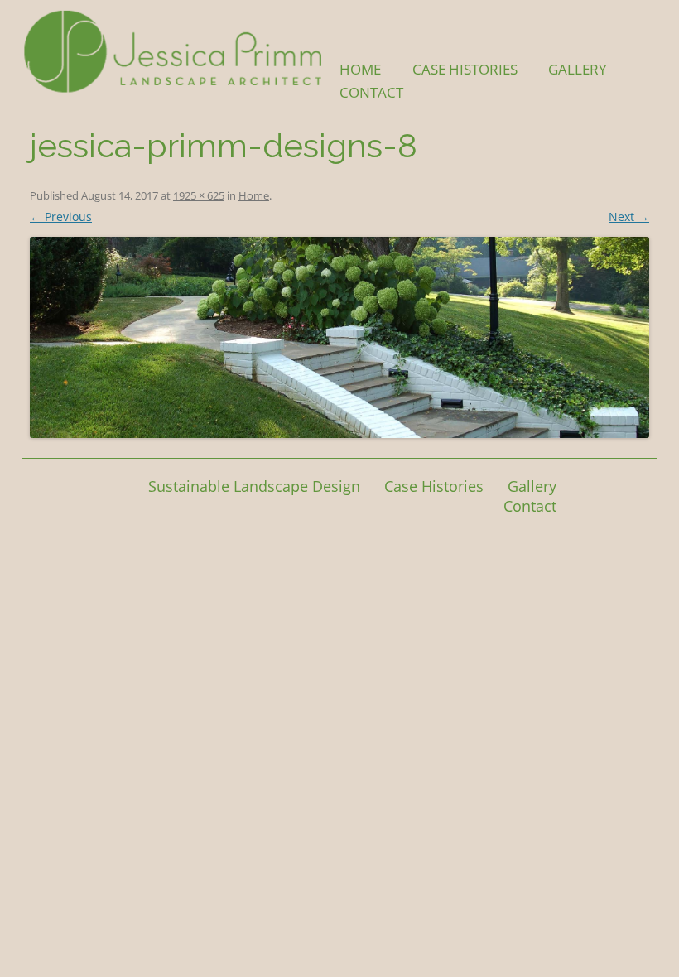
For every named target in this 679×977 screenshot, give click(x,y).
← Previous (61, 216)
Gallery (577, 69)
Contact (371, 92)
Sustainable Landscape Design (254, 486)
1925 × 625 (198, 195)
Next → (629, 216)
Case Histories (465, 69)
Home (360, 69)
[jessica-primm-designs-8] (339, 337)
